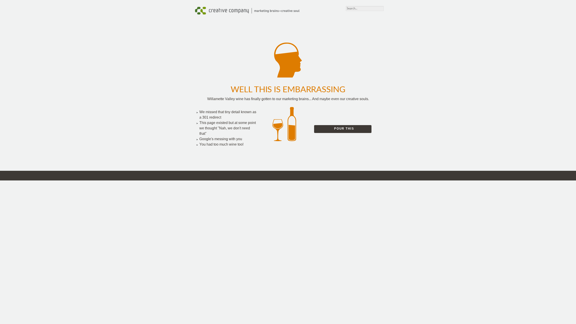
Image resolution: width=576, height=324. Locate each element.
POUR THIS (344, 128)
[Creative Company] (247, 14)
